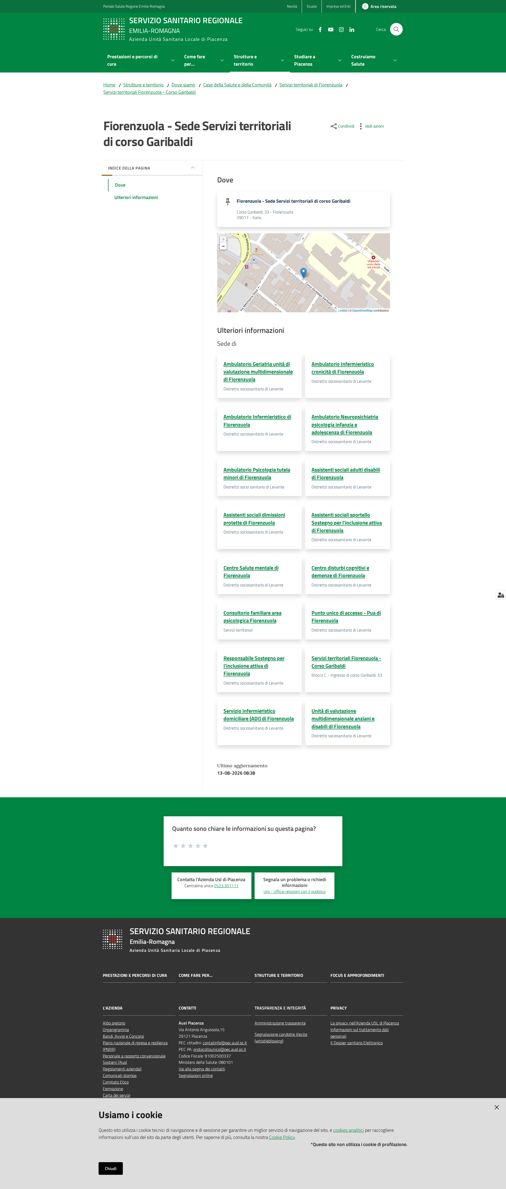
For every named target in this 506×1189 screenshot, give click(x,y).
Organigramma (116, 1029)
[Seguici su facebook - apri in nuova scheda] (318, 29)
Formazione (113, 1088)
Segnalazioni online (196, 1075)
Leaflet (342, 310)
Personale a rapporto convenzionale (134, 1056)
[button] (396, 29)
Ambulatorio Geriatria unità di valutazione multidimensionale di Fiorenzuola (258, 372)
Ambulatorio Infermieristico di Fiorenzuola (257, 420)
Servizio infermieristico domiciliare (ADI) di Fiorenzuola (258, 714)
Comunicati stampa (120, 1075)
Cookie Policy (282, 1137)
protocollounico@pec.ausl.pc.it (219, 1049)
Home (109, 84)
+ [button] (223, 239)
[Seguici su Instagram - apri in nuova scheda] (339, 29)
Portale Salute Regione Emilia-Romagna (134, 6)
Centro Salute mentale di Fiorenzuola (251, 571)
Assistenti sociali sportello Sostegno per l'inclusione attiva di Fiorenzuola (347, 522)
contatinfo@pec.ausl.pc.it (225, 1043)
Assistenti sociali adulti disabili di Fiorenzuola (346, 473)
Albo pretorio (114, 1023)
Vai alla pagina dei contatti (202, 1069)
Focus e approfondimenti (357, 975)
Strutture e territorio (143, 84)
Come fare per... (195, 975)
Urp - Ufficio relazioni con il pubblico (294, 891)
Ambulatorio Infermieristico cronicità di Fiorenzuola (343, 368)
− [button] (223, 246)
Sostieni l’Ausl (115, 1062)
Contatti (187, 1008)
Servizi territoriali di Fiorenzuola (310, 84)
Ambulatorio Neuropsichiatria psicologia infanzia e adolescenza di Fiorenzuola (345, 424)
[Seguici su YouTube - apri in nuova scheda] (328, 29)
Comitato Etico (116, 1082)
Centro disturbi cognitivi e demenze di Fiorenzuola (340, 571)
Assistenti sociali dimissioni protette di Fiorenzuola (254, 518)
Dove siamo (183, 84)
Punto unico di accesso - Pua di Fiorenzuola (346, 616)
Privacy (338, 1008)
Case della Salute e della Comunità (237, 84)
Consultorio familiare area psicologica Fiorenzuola (252, 616)
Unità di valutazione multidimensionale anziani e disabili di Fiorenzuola (343, 718)
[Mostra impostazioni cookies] (501, 595)
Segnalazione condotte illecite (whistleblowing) (281, 1037)
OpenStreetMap (362, 310)
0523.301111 (226, 885)
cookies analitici (348, 1130)
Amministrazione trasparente (280, 1023)
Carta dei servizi (116, 1095)
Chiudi (110, 1168)
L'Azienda (113, 1008)
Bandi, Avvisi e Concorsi (123, 1036)
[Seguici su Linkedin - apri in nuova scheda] (349, 29)
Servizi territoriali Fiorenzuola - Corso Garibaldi (149, 92)
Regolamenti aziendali (122, 1069)
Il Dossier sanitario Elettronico (356, 1043)
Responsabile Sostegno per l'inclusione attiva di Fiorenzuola (253, 666)
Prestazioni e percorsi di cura (135, 975)
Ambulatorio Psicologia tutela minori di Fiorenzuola (256, 473)
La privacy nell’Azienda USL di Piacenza (364, 1023)
